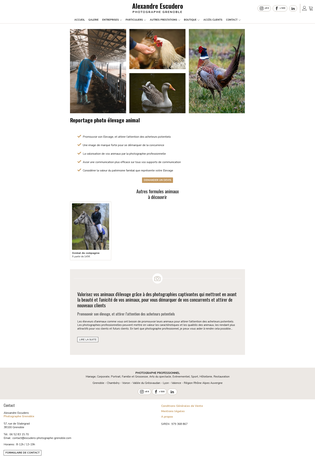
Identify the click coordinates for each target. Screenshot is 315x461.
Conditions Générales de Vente (182, 406)
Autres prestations (163, 20)
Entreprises (110, 20)
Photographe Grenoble (19, 416)
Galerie (93, 20)
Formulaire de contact (22, 452)
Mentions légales (173, 411)
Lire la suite (88, 339)
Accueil (79, 20)
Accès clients (212, 20)
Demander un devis (157, 180)
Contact (232, 20)
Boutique (190, 20)
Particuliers (134, 20)
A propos (167, 417)
